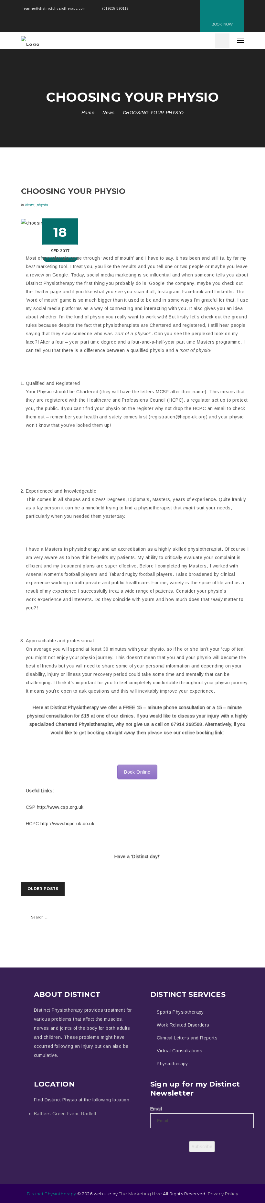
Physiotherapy (172, 1063)
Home (88, 112)
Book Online (137, 772)
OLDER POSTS (42, 888)
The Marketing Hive (140, 1193)
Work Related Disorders (183, 1025)
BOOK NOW (222, 24)
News (108, 112)
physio (42, 205)
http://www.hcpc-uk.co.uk (67, 823)
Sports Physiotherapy (180, 1012)
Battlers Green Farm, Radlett (65, 1113)
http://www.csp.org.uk (60, 807)
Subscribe (202, 1146)
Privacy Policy (223, 1193)
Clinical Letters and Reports (187, 1037)
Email (156, 1108)
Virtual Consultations (179, 1050)
